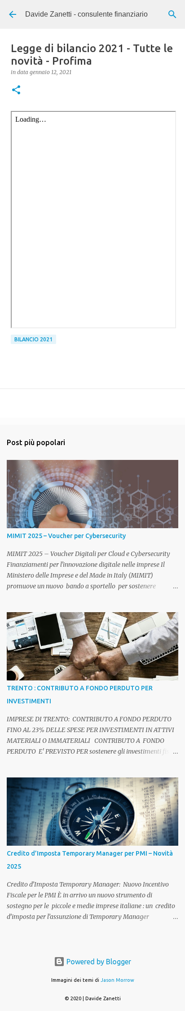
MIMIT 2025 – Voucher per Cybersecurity (66, 535)
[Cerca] (172, 14)
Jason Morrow (117, 980)
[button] (16, 90)
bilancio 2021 (33, 339)
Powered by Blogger (98, 962)
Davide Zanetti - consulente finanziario (86, 14)
